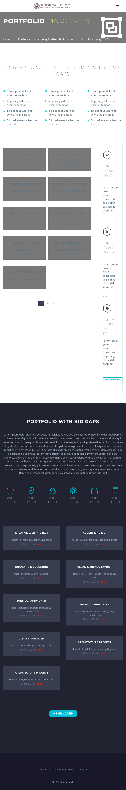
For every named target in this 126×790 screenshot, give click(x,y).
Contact (41, 769)
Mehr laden (63, 713)
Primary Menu (117, 6)
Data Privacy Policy (63, 769)
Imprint (84, 769)
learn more (112, 379)
